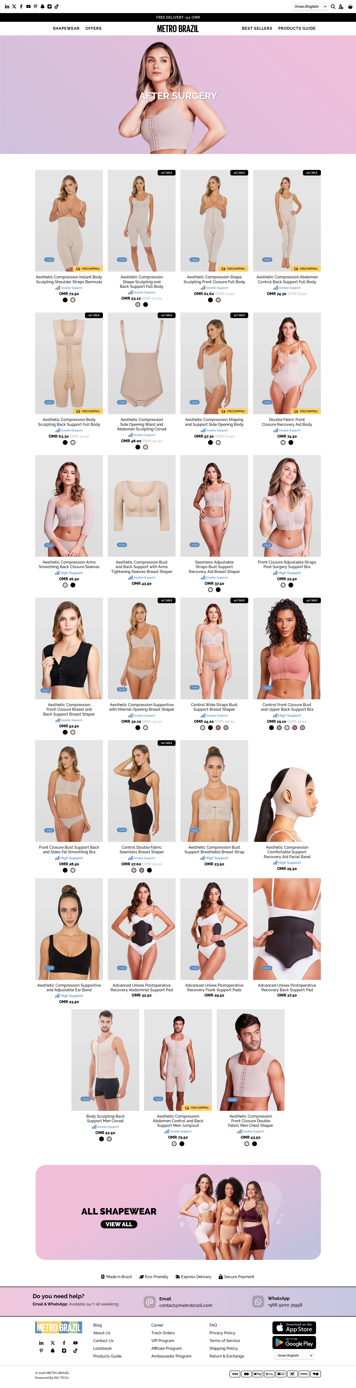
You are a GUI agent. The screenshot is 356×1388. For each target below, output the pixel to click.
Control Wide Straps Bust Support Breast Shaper (214, 707)
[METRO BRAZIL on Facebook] (22, 7)
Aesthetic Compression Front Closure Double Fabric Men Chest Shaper (250, 1121)
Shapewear (66, 28)
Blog (97, 1325)
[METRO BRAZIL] (178, 28)
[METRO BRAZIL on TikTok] (57, 7)
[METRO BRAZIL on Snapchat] (43, 7)
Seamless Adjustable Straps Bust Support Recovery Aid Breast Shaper (214, 567)
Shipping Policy (223, 1348)
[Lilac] (226, 728)
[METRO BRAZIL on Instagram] (50, 7)
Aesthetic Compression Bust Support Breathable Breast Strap (214, 849)
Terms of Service (224, 1340)
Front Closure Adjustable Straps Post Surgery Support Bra (287, 564)
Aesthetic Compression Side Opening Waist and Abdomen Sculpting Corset (142, 424)
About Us (101, 1333)
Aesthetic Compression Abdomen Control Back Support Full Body (287, 279)
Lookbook (102, 1348)
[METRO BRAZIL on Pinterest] (36, 7)
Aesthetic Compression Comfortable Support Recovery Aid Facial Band (287, 852)
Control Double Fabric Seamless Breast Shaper (142, 849)
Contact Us (103, 1340)
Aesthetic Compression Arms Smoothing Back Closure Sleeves (69, 564)
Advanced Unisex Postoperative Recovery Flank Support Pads (214, 987)
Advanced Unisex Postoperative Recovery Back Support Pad (287, 987)
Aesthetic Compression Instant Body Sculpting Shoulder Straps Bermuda (69, 279)
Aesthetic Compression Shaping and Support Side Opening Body (214, 422)
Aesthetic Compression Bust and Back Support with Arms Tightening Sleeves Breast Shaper (141, 567)
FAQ (213, 1325)
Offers (93, 28)
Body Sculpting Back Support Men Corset (105, 1118)
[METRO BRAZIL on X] (15, 7)
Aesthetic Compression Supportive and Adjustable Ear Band (69, 987)
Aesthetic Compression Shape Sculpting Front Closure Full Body (214, 279)
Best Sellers (257, 28)
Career (157, 1325)
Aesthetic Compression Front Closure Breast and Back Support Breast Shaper (69, 709)
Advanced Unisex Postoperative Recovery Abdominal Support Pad (141, 987)
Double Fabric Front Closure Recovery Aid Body (287, 422)
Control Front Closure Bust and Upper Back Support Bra (287, 707)
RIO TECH (61, 1378)
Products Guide (297, 28)
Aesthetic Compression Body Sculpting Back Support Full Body (69, 422)
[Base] (138, 304)
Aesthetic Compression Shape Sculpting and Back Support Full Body (141, 282)
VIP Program (162, 1340)
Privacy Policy (222, 1333)
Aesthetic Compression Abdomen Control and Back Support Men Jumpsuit (178, 1121)
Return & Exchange (226, 1356)
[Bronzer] (218, 728)
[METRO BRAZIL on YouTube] (29, 7)
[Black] (65, 300)
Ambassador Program (171, 1356)
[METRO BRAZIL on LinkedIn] (8, 7)
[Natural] (73, 300)
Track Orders (163, 1333)
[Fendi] (279, 728)
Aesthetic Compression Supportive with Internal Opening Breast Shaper (141, 707)
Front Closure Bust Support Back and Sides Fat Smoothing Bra (69, 849)
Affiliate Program (166, 1348)
